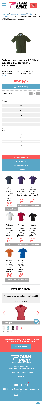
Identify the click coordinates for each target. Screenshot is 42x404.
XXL (20, 120)
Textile (4, 75)
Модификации (21, 157)
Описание (21, 161)
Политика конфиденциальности (21, 372)
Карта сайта (21, 376)
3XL (21, 125)
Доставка (21, 169)
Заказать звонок (21, 346)
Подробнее (11, 209)
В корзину (23, 86)
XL (21, 115)
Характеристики (21, 165)
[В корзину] (36, 321)
